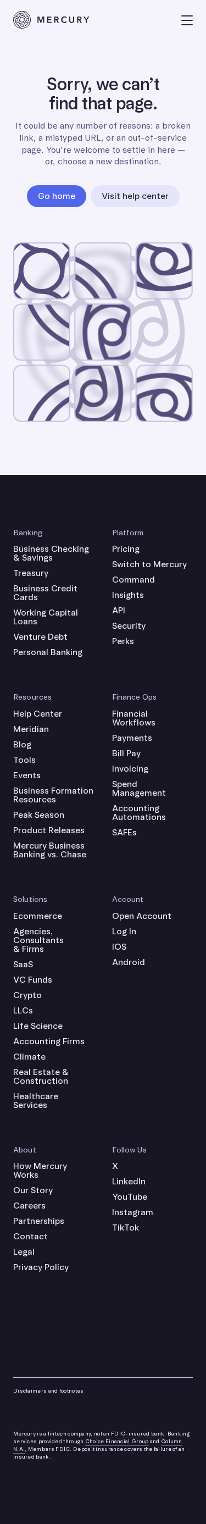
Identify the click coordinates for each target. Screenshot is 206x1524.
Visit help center (135, 196)
